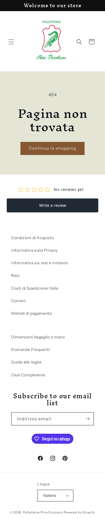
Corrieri (18, 300)
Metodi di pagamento (31, 313)
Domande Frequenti (30, 349)
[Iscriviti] (87, 418)
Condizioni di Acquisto (32, 237)
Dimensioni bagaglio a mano (38, 336)
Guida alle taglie (26, 362)
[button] (11, 42)
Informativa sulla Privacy (34, 250)
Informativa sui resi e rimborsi (39, 262)
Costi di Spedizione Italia (34, 288)
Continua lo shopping (52, 148)
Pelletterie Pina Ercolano (43, 512)
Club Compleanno (28, 374)
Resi (15, 275)
